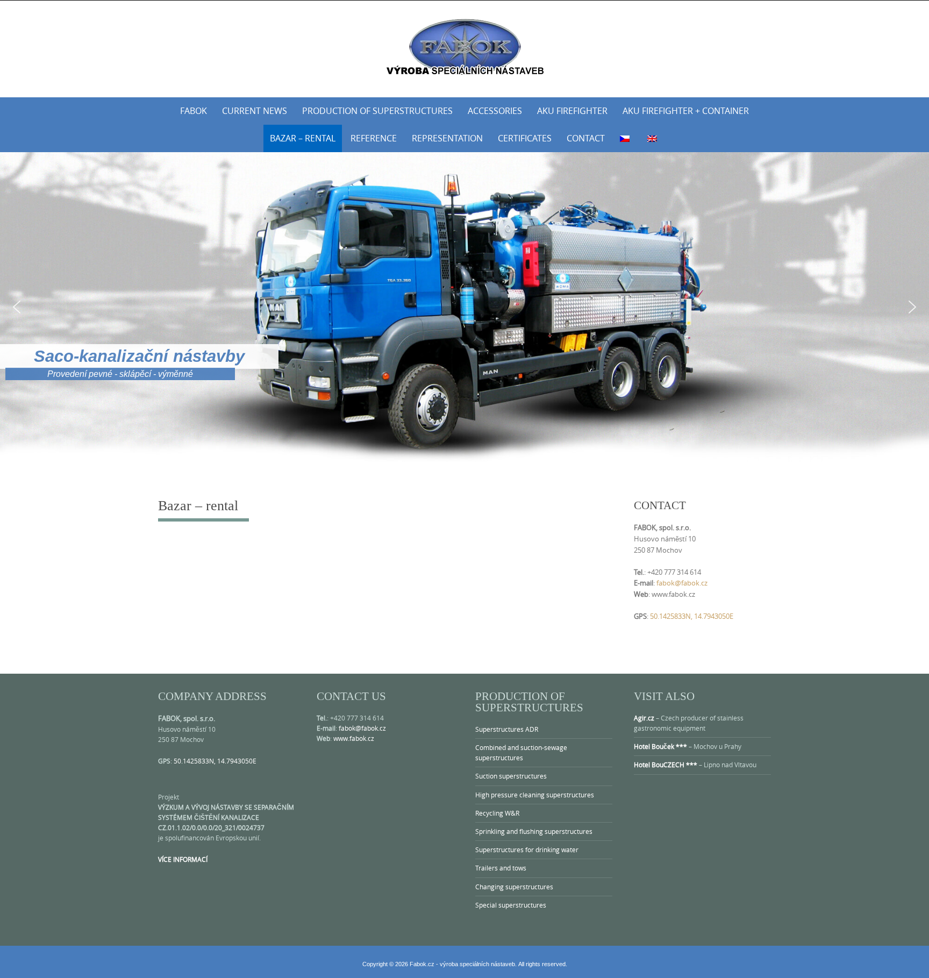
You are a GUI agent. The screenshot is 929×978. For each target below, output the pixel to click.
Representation (447, 138)
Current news (254, 111)
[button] (16, 307)
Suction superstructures (511, 776)
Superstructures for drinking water (526, 849)
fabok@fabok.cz (682, 583)
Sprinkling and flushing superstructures (533, 831)
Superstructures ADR (506, 729)
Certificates (525, 138)
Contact (586, 138)
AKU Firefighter (572, 111)
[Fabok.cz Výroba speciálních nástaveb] (464, 47)
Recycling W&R (497, 813)
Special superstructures (510, 905)
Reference (374, 138)
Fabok (193, 111)
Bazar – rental (302, 138)
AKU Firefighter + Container (686, 111)
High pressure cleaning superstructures (534, 794)
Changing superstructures (514, 886)
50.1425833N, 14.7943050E (691, 616)
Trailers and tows (500, 867)
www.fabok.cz (353, 738)
